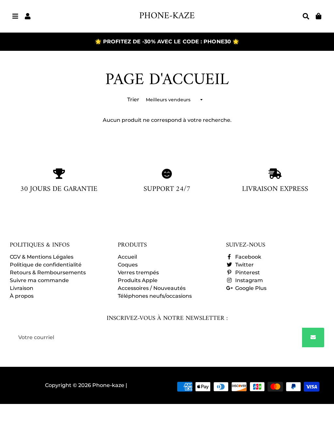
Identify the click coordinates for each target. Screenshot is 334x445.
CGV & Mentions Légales (41, 257)
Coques (128, 265)
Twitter (244, 265)
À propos (22, 296)
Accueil (127, 257)
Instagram (248, 280)
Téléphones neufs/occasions (155, 296)
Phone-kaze (109, 385)
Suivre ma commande (39, 280)
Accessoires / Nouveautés (152, 288)
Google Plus (250, 288)
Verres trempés (138, 272)
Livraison (21, 288)
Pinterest (247, 272)
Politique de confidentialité (46, 265)
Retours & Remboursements (48, 272)
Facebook (247, 257)
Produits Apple (138, 280)
